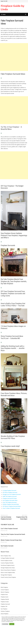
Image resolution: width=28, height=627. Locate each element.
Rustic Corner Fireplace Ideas (8, 572)
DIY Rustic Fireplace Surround (10, 492)
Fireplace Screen (5, 601)
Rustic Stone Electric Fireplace (8, 570)
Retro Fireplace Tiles (6, 555)
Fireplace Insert (4, 597)
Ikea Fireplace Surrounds (7, 546)
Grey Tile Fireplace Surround (9, 502)
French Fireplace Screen (6, 560)
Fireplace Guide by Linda (12, 7)
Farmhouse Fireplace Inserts (7, 565)
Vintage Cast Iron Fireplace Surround (12, 494)
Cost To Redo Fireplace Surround (9, 528)
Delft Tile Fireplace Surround (10, 496)
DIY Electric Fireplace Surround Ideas (12, 506)
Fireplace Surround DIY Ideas (10, 498)
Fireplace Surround (5, 604)
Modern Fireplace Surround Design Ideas (11, 540)
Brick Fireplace (4, 587)
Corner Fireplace (5, 589)
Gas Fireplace (4, 609)
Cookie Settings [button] (5, 624)
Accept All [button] (11, 624)
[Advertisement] (14, 57)
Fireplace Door (4, 594)
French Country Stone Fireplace (8, 577)
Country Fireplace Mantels (7, 563)
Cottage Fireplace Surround (9, 490)
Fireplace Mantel (5, 599)
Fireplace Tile (4, 606)
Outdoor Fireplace (5, 611)
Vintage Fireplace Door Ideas (8, 567)
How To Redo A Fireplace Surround (11, 508)
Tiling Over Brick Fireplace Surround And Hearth (13, 534)
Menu (4, 14)
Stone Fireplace (4, 613)
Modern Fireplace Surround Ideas (11, 504)
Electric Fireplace (5, 592)
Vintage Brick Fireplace (6, 575)
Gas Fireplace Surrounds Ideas (10, 500)
